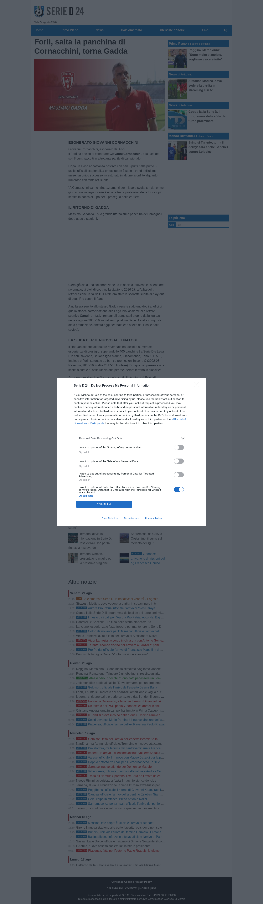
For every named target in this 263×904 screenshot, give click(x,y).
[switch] (179, 447)
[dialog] (131, 452)
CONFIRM (104, 504)
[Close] (197, 386)
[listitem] (131, 438)
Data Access (131, 518)
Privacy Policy (153, 518)
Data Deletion (109, 518)
